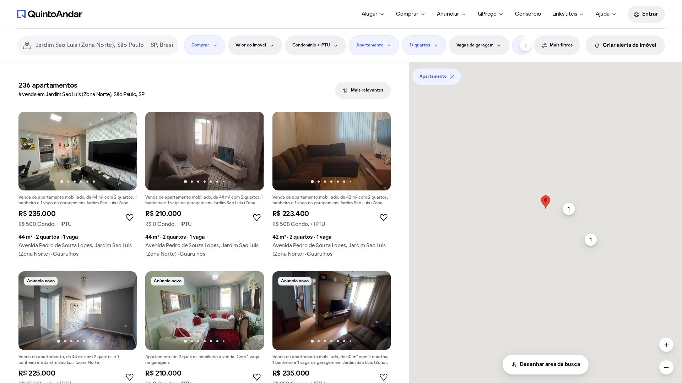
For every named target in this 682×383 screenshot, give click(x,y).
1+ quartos (420, 45)
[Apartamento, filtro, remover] (452, 76)
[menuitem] (373, 14)
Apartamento (369, 45)
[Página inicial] (49, 13)
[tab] (363, 90)
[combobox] (104, 45)
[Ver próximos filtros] (525, 45)
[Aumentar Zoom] (666, 345)
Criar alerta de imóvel (629, 45)
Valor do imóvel (251, 45)
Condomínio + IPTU (311, 45)
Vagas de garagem (474, 45)
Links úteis (564, 14)
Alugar (370, 14)
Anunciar (448, 14)
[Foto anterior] (31, 151)
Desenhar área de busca (550, 364)
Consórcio (528, 14)
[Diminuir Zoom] (666, 367)
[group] (77, 187)
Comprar (407, 14)
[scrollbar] (545, 73)
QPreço (487, 14)
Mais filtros (561, 45)
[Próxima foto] (124, 151)
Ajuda (603, 14)
